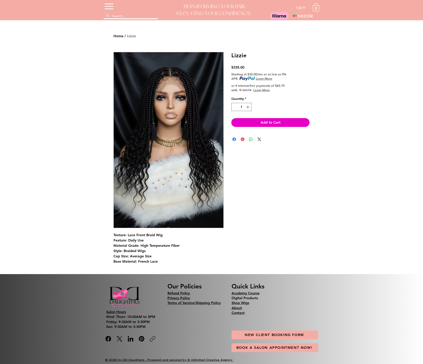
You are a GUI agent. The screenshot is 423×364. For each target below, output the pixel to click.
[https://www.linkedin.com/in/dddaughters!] (130, 339)
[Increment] (248, 107)
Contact (238, 313)
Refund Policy (178, 293)
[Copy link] (152, 339)
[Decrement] (234, 107)
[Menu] (109, 6)
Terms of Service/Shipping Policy (194, 303)
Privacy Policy (178, 298)
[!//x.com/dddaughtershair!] (119, 339)
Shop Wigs (240, 303)
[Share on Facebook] (234, 139)
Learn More (264, 79)
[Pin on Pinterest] (242, 139)
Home (118, 36)
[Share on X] (259, 139)
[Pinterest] (141, 339)
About (237, 308)
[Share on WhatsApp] (251, 139)
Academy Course (246, 293)
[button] (315, 7)
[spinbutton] (241, 107)
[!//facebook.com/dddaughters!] (108, 339)
